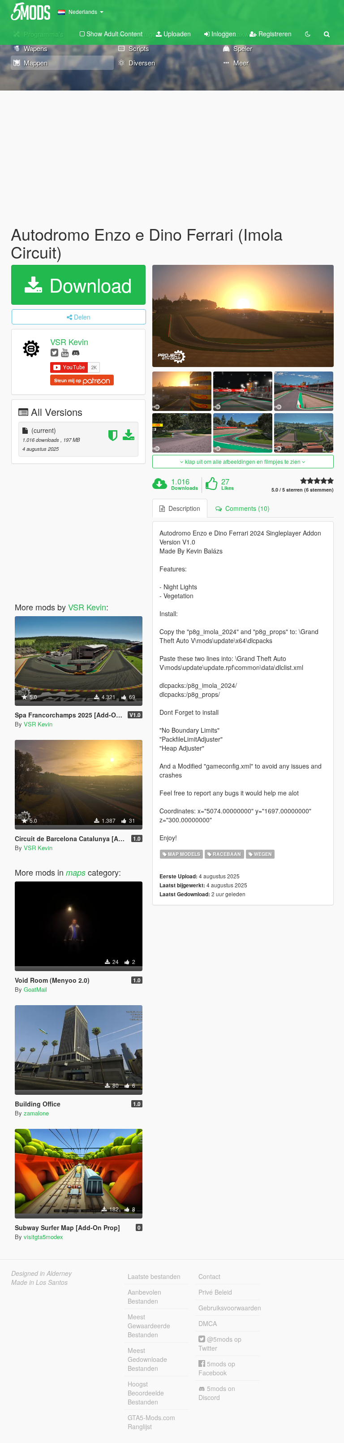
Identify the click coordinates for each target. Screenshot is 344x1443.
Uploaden (176, 33)
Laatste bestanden (154, 1276)
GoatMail (35, 989)
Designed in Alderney (41, 1273)
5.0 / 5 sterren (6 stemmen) (302, 489)
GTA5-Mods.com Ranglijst (151, 1422)
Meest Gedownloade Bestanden (147, 1359)
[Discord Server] (76, 352)
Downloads (184, 488)
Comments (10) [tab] (246, 508)
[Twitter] (54, 352)
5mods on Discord (216, 1393)
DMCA (207, 1323)
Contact (209, 1276)
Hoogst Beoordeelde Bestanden (146, 1392)
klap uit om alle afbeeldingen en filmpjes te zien (243, 461)
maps (76, 872)
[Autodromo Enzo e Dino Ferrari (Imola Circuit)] (243, 316)
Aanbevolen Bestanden (144, 1296)
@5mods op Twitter (219, 1343)
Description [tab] (182, 508)
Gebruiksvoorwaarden (228, 1307)
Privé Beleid (215, 1291)
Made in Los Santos (39, 1282)
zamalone (36, 1113)
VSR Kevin (69, 342)
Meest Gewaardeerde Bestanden (149, 1325)
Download (88, 284)
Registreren (274, 33)
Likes (227, 488)
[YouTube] (64, 352)
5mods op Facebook (216, 1368)
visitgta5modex (43, 1236)
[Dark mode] (307, 33)
